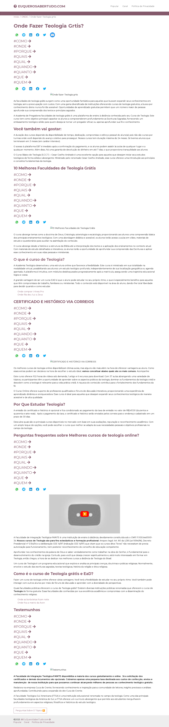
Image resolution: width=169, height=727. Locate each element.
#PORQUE (23, 51)
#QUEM (21, 82)
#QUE (19, 77)
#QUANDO (23, 67)
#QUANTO (23, 72)
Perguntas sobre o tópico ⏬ (30, 710)
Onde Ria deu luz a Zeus (30, 294)
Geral (125, 6)
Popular (114, 6)
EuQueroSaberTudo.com (41, 6)
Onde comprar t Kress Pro (31, 291)
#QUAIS (21, 56)
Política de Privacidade (143, 6)
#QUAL (20, 62)
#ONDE (21, 46)
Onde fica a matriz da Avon (31, 603)
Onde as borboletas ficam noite (33, 599)
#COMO (21, 41)
